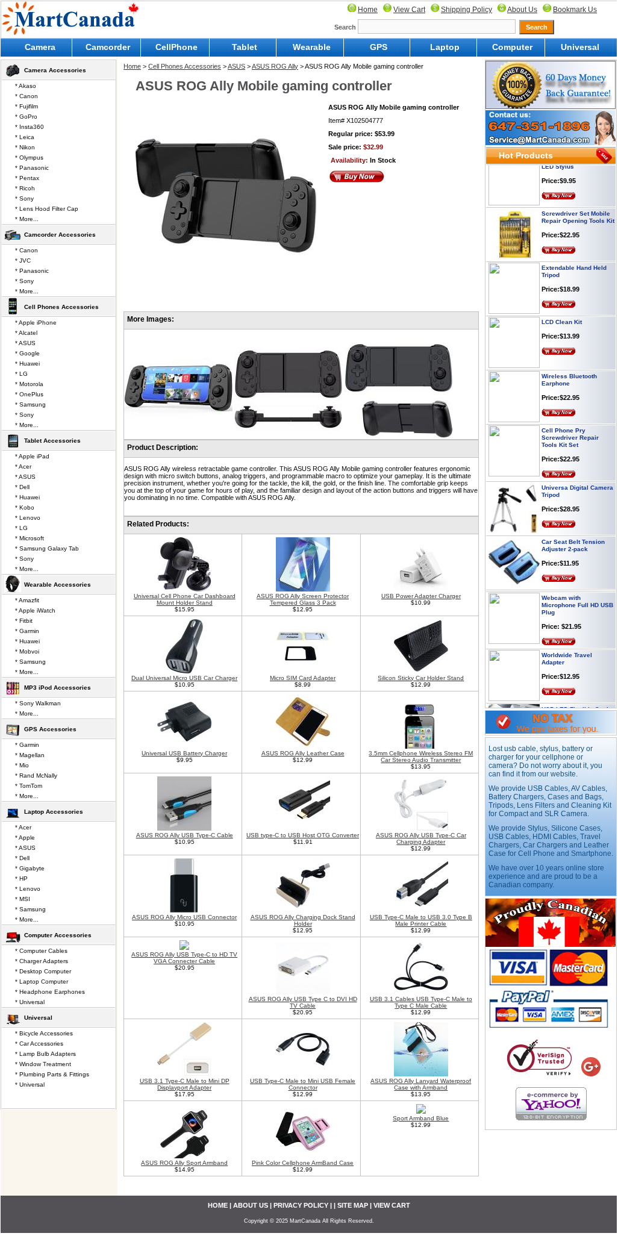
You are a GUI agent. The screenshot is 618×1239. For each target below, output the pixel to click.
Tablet (244, 47)
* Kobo (24, 507)
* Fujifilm (26, 106)
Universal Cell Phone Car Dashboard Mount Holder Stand (185, 599)
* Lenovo (27, 517)
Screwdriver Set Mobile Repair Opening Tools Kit (578, 205)
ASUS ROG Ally (275, 66)
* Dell (22, 487)
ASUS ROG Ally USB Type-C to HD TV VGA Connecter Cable (184, 957)
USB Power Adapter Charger (421, 596)
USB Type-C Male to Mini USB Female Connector (302, 1084)
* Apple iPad (32, 456)
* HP (21, 878)
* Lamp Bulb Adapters (45, 1053)
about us (250, 1205)
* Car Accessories (39, 1043)
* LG (21, 373)
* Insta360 (29, 126)
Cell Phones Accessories (184, 66)
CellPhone (176, 47)
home (218, 1205)
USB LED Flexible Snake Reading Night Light (578, 701)
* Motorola (29, 384)
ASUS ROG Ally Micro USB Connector (184, 917)
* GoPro (26, 116)
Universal (580, 47)
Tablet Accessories (52, 440)
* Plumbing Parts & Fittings (52, 1074)
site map (352, 1205)
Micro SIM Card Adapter (303, 678)
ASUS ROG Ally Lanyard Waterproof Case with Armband (420, 1084)
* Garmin (27, 631)
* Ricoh (25, 188)
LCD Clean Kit (562, 310)
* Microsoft (29, 538)
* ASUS (25, 343)
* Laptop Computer (41, 981)
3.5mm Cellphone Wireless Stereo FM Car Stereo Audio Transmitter (421, 756)
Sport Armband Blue (421, 1118)
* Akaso (25, 86)
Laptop (445, 47)
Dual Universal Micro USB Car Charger (184, 678)
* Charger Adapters (41, 961)
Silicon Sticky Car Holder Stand (421, 678)
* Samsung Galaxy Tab (47, 548)
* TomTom (28, 785)
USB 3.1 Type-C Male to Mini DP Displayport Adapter (184, 1084)
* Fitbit (24, 620)
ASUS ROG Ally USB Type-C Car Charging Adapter (421, 838)
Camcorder (108, 47)
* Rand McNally (36, 775)
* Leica (24, 137)
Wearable (312, 47)
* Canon (26, 96)
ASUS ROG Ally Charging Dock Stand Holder (303, 920)
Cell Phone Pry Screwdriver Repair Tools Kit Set (570, 425)
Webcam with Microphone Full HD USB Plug (577, 593)
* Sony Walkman (38, 703)
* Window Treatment (43, 1064)
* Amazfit (27, 600)
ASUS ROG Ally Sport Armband (184, 1162)
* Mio (22, 765)
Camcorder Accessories (60, 234)
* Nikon (25, 147)
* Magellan (30, 755)
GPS (378, 47)
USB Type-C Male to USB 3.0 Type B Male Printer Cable (421, 920)
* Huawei (27, 363)
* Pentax (27, 178)
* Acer (23, 466)
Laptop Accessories (53, 811)
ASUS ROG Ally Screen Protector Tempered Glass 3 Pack (303, 599)
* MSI (22, 899)
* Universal (30, 1002)
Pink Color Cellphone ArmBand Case (303, 1162)
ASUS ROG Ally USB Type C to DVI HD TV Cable (303, 1002)
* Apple (25, 837)
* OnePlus (29, 394)
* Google (27, 353)
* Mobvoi (27, 651)
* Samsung (30, 404)
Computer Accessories (58, 935)
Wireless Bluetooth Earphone (569, 368)
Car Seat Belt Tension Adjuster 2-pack (573, 533)
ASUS (236, 66)
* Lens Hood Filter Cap (46, 208)
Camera (40, 47)
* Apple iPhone (36, 322)
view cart (391, 1205)
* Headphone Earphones (50, 991)
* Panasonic (32, 167)
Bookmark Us (575, 9)
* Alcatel (26, 332)
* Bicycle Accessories (44, 1033)
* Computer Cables (41, 950)
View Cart (409, 9)
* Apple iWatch (35, 610)
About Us (522, 9)
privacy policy (300, 1205)
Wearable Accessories (57, 584)
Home (368, 9)
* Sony (24, 198)
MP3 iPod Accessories (57, 687)
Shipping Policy (466, 9)
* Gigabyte (30, 868)
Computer (512, 47)
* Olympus (29, 157)
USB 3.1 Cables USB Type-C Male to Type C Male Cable (421, 1002)
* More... (27, 219)
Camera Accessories (55, 70)
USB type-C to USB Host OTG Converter (302, 835)
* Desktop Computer (43, 971)
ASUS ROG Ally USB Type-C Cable (184, 835)
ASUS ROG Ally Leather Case (303, 753)
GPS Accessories (50, 729)
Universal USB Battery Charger (184, 753)
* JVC (23, 260)
